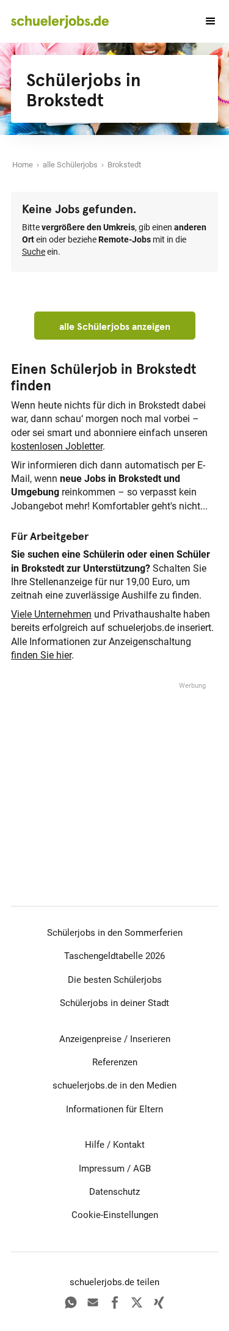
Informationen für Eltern (114, 1109)
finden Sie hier (41, 655)
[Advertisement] (114, 767)
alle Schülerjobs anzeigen (114, 326)
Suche (33, 252)
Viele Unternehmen (51, 614)
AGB (142, 1168)
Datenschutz (114, 1191)
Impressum (102, 1168)
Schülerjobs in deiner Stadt (114, 1002)
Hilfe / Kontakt (115, 1144)
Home (22, 164)
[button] (205, 21)
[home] (60, 21)
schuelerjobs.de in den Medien (114, 1085)
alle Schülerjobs (70, 164)
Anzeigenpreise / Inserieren (114, 1039)
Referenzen (114, 1062)
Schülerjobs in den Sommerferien (115, 932)
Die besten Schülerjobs (115, 979)
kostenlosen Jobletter (57, 446)
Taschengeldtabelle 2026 (114, 955)
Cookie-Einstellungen (114, 1214)
